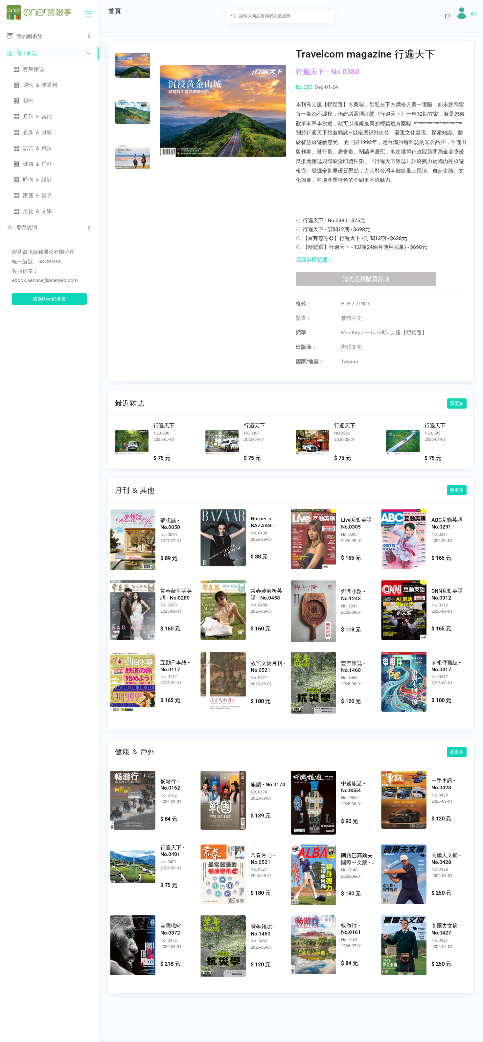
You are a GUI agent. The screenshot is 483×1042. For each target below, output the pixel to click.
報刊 (28, 101)
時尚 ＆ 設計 (37, 180)
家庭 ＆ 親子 (37, 195)
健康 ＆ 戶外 (37, 164)
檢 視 (132, 538)
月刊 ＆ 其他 (37, 116)
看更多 (457, 403)
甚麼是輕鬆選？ (314, 259)
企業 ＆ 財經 (37, 132)
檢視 (131, 444)
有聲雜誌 (33, 69)
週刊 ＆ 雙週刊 (40, 85)
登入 (474, 14)
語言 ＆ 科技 (37, 148)
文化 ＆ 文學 (37, 211)
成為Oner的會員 (49, 298)
